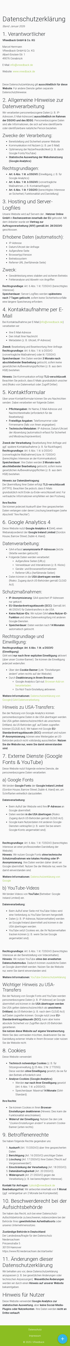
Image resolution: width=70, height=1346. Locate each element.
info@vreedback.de (21, 65)
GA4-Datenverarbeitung (26, 699)
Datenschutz (35, 1329)
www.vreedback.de (24, 71)
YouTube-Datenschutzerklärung (48, 977)
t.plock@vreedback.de (42, 1185)
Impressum (35, 1335)
